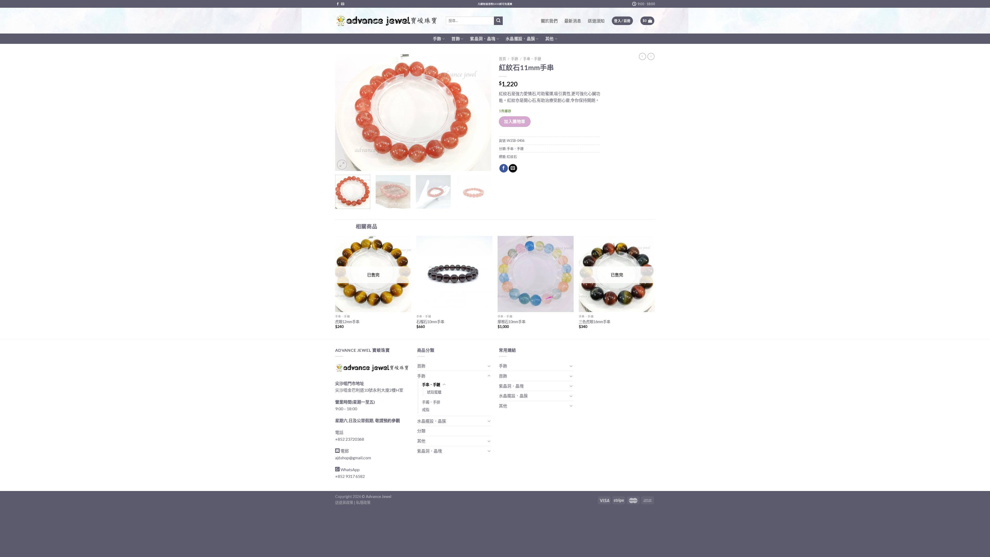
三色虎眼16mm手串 (594, 322)
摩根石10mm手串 (511, 322)
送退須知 (596, 20)
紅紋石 (512, 156)
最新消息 (572, 20)
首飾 (455, 38)
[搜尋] (498, 21)
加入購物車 (514, 121)
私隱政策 (363, 502)
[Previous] (344, 112)
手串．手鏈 (532, 59)
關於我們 (549, 20)
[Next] (481, 112)
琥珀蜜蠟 (434, 392)
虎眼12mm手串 (347, 322)
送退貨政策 (344, 502)
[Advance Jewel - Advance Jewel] (386, 20)
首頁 (502, 59)
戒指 (425, 409)
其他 (549, 38)
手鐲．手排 (431, 402)
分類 (421, 430)
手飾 (437, 38)
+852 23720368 (349, 439)
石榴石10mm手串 (430, 322)
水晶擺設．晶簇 (520, 38)
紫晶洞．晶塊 (482, 38)
